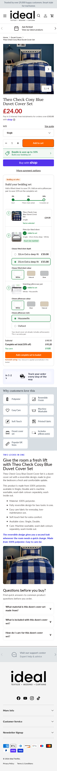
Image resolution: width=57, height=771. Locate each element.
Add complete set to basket (28, 355)
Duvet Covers (16, 37)
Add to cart (38, 143)
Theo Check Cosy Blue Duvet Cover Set (19, 40)
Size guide (49, 126)
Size (5, 126)
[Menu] (5, 16)
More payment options (28, 170)
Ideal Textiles (15, 759)
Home (5, 37)
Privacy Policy (8, 763)
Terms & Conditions (25, 763)
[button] (52, 16)
